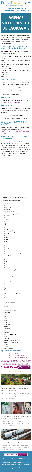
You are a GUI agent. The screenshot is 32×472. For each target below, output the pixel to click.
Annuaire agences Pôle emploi (9, 360)
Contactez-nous (8, 458)
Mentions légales (23, 458)
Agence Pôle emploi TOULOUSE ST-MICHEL (15, 356)
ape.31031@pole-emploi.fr (14, 102)
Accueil (2, 360)
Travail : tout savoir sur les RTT (11, 443)
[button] (25, 3)
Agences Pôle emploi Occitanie (21, 360)
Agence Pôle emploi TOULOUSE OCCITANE (15, 358)
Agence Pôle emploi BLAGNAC (12, 354)
